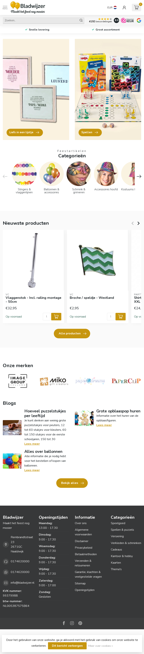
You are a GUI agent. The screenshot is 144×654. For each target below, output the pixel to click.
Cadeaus (116, 550)
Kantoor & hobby (122, 556)
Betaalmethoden (86, 554)
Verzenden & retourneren (83, 563)
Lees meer (32, 444)
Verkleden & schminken (126, 543)
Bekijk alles (69, 483)
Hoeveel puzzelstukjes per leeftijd (45, 413)
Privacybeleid (83, 548)
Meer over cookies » (100, 646)
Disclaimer (81, 541)
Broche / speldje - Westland (92, 298)
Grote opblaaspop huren (118, 411)
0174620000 (20, 561)
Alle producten (70, 333)
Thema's (116, 569)
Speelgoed (118, 523)
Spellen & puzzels (122, 530)
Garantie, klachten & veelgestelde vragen (88, 574)
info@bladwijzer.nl (22, 583)
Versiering (117, 536)
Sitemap (80, 583)
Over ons (81, 523)
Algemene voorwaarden (83, 532)
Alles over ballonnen (43, 451)
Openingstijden (84, 590)
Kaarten (116, 563)
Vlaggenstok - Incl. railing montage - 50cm (33, 300)
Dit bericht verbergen (67, 646)
